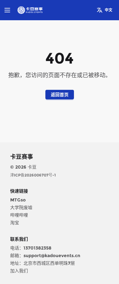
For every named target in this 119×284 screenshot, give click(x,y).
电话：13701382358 (30, 248)
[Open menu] (7, 10)
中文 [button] (108, 10)
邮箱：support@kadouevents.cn (45, 255)
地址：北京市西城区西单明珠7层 (42, 263)
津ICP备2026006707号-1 (33, 175)
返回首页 (60, 94)
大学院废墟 (21, 207)
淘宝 (14, 222)
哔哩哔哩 (19, 215)
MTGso (18, 200)
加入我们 (19, 271)
